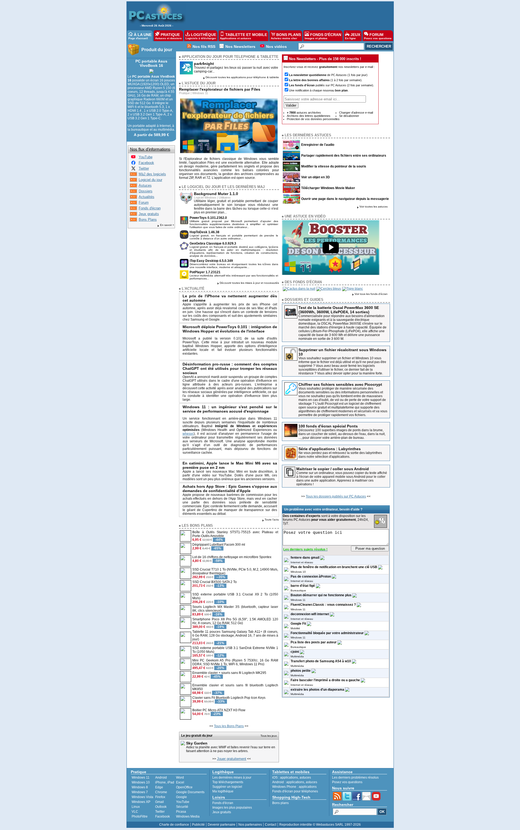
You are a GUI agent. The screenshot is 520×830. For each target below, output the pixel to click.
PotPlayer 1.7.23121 (205, 272)
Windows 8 (140, 787)
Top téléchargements (227, 782)
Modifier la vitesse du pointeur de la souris (333, 166)
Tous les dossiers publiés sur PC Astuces (336, 496)
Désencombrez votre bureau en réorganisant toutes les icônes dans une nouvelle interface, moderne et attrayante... (234, 266)
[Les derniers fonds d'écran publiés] (133, 209)
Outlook (161, 807)
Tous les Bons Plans (229, 726)
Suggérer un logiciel (227, 787)
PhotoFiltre (140, 816)
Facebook (146, 163)
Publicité (198, 824)
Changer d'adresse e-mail (356, 112)
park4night (204, 63)
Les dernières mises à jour (231, 777)
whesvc (188, 434)
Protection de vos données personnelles (313, 119)
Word (180, 777)
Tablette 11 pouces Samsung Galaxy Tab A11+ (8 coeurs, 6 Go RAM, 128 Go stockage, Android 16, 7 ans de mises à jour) (235, 635)
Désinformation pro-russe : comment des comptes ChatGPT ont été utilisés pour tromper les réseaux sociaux (230, 368)
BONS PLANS (286, 36)
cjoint (295, 652)
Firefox (160, 797)
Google (181, 797)
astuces (305, 777)
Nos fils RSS (204, 46)
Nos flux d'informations (150, 149)
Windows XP (141, 802)
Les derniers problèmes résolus (355, 777)
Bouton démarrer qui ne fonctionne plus (321, 595)
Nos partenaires (250, 824)
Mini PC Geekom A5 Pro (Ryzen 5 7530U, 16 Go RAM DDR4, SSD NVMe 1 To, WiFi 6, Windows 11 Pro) (235, 662)
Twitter (144, 168)
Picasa (181, 811)
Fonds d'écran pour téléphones (295, 791)
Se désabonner (349, 115)
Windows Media (188, 816)
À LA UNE (139, 36)
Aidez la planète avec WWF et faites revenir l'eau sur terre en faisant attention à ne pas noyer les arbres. (230, 749)
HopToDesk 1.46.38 (204, 232)
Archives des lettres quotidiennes (308, 115)
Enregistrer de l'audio (317, 145)
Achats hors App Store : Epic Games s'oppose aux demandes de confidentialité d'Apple (230, 488)
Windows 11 (200, 93)
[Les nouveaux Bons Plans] (133, 220)
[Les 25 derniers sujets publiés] (133, 203)
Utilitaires (225, 197)
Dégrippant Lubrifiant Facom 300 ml (218, 544)
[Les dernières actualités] (133, 198)
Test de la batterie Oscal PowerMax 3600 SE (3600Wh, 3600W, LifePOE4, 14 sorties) (338, 309)
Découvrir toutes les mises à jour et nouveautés (249, 282)
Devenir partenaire (221, 824)
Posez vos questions (347, 782)
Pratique (184, 93)
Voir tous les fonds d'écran (371, 293)
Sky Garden (196, 743)
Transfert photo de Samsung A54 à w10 (321, 661)
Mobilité (295, 628)
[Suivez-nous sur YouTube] (133, 158)
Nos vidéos (276, 46)
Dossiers (145, 191)
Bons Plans (148, 220)
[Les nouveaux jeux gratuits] (133, 215)
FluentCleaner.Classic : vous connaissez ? (323, 605)
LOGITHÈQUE (201, 36)
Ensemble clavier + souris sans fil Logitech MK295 (229, 673)
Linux (136, 807)
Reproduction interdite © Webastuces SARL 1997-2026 (320, 824)
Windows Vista (142, 797)
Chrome (161, 792)
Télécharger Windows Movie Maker (328, 188)
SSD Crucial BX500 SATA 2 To (214, 582)
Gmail (159, 802)
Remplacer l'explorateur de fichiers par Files (219, 89)
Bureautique (298, 590)
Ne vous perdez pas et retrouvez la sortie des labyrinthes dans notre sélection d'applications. (340, 455)
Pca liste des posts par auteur (314, 642)
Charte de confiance (174, 824)
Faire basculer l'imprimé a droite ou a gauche (325, 680)
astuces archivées (304, 112)
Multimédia (297, 656)
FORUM (378, 36)
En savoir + (167, 224)
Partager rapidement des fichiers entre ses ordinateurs (343, 155)
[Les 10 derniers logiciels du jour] (133, 181)
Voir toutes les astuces (373, 206)
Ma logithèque (222, 791)
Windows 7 (140, 792)
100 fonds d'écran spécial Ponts (328, 426)
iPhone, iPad (164, 782)
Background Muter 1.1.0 (216, 194)
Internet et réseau (302, 562)
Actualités (146, 197)
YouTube (145, 157)
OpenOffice (184, 787)
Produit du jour (156, 49)
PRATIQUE (168, 36)
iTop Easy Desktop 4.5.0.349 (211, 261)
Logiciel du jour (150, 180)
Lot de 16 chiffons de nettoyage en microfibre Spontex (231, 557)
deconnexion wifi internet (310, 614)
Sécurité (182, 807)
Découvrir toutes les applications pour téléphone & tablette (242, 77)
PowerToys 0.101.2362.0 (208, 218)
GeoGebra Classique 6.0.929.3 (213, 243)
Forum (144, 202)
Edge (159, 787)
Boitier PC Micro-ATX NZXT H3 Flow (218, 710)
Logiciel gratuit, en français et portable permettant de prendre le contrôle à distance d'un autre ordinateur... (234, 237)
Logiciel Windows (205, 197)
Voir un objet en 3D (315, 177)
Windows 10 (298, 571)
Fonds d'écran (150, 208)
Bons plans (280, 803)
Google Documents (190, 792)
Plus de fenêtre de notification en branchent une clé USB (334, 567)
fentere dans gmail (305, 557)
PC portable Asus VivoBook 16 (151, 63)
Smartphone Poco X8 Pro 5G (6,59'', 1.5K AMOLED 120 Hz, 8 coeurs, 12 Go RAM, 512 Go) (235, 621)
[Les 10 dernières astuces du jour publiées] (133, 186)
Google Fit (298, 623)
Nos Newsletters (240, 46)
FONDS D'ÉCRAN (323, 36)
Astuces (145, 185)
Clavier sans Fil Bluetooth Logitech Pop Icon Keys (228, 698)
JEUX (352, 36)
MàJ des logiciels (152, 174)
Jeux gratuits (149, 214)
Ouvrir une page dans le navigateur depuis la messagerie (345, 199)
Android (161, 777)
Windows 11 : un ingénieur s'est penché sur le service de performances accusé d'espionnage (230, 409)
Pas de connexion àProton (311, 576)
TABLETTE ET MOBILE (243, 36)
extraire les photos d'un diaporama (317, 689)
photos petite (301, 671)
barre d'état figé (303, 586)
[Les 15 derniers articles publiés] (133, 192)
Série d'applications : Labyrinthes (329, 449)
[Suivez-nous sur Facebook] (133, 164)
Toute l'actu (272, 519)
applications (289, 777)
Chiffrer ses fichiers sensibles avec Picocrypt (340, 384)
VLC (135, 811)
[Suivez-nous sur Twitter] (133, 169)
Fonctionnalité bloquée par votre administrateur (327, 633)
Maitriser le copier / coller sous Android (332, 469)
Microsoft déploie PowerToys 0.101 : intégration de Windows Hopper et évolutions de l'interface (230, 329)
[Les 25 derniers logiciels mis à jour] (133, 175)
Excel (180, 782)
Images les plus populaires (232, 807)
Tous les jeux (269, 735)
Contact (270, 824)
